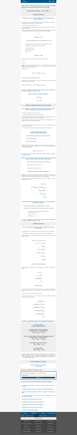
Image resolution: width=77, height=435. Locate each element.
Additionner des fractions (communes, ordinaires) (33, 401)
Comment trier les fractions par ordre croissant (32, 399)
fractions (24, 1)
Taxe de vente (50, 426)
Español (31, 415)
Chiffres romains (38, 426)
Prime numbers (26, 426)
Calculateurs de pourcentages (26, 423)
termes (43, 413)
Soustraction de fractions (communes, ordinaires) (33, 404)
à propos (25, 413)
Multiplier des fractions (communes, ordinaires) (32, 407)
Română (45, 415)
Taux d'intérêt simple (50, 431)
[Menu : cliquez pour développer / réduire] (50, 1)
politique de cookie (52, 413)
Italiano (41, 415)
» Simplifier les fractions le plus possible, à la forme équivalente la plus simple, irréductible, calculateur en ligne (38, 90)
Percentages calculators (38, 423)
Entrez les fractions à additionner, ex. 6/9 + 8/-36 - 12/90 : (34, 373)
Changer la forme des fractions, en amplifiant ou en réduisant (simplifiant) (38, 389)
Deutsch (23, 415)
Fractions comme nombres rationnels (30, 409)
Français (36, 415)
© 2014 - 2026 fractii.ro (38, 418)
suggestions (34, 413)
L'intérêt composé (38, 431)
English (27, 415)
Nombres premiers (50, 423)
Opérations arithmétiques (27, 431)
